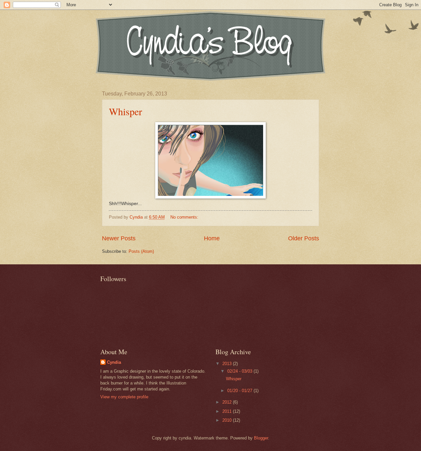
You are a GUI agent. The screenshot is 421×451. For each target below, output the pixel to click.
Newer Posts (119, 238)
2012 (227, 402)
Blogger (261, 438)
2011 (227, 411)
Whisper (125, 111)
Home (212, 238)
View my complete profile (124, 396)
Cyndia (114, 362)
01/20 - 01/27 (240, 390)
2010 (227, 420)
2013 (227, 363)
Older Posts (303, 238)
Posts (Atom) (141, 251)
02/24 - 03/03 (240, 371)
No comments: (185, 217)
